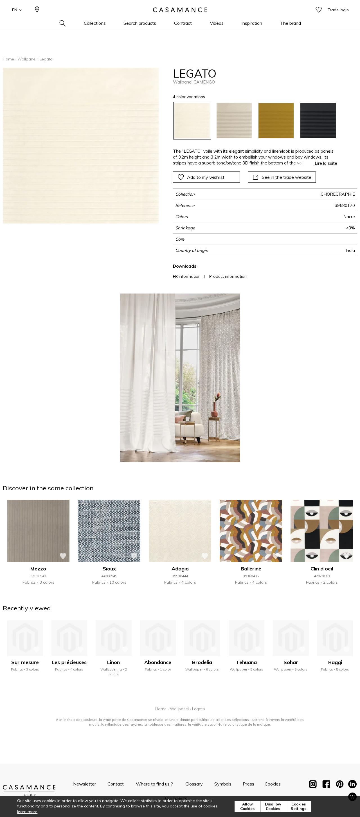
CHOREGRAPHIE (338, 194)
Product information (228, 276)
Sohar (291, 662)
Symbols (222, 784)
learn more (27, 811)
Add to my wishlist (205, 177)
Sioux (109, 568)
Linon (113, 662)
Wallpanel (26, 59)
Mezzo (38, 568)
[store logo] (180, 9)
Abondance (157, 662)
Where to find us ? (154, 784)
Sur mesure (25, 662)
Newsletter (84, 784)
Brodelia (202, 662)
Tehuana (246, 662)
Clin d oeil (321, 568)
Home (8, 59)
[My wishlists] (318, 9)
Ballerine (251, 568)
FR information (187, 276)
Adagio (180, 568)
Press (248, 784)
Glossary (194, 784)
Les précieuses (69, 662)
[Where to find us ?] (37, 9)
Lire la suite (326, 163)
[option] (192, 120)
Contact (115, 784)
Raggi (335, 662)
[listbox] (252, 120)
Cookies (273, 784)
